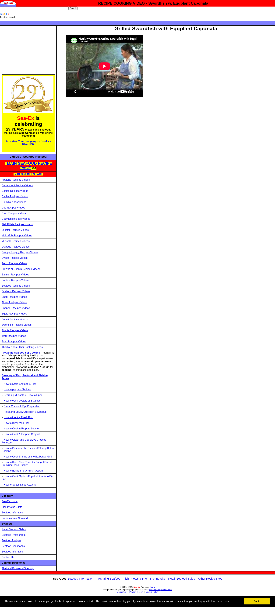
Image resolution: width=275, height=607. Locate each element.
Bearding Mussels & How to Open (23, 395)
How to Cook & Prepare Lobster (21, 428)
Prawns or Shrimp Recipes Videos (21, 269)
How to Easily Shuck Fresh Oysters (23, 470)
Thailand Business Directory (18, 568)
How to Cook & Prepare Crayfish (22, 434)
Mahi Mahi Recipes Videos (17, 235)
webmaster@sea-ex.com (160, 589)
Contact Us (8, 557)
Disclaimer (121, 592)
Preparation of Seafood (15, 518)
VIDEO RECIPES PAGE (29, 174)
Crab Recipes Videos (14, 213)
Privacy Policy (136, 592)
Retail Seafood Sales (14, 529)
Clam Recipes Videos (14, 202)
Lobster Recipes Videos (15, 230)
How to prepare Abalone (17, 389)
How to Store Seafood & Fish (20, 384)
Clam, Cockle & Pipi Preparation (22, 406)
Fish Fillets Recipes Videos (17, 224)
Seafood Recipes (11, 540)
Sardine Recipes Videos (15, 280)
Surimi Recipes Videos (15, 319)
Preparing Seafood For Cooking (21, 352)
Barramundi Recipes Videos (17, 185)
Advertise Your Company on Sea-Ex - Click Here (28, 142)
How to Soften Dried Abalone (20, 484)
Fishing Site (157, 578)
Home (152, 587)
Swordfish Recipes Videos (17, 324)
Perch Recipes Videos (14, 263)
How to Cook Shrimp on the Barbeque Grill (28, 456)
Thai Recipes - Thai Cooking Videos (22, 347)
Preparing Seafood (108, 578)
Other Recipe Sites (210, 578)
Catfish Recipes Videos (15, 191)
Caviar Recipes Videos (15, 196)
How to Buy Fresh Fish (16, 423)
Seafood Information (13, 512)
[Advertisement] (28, 49)
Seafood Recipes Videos (16, 285)
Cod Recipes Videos (13, 207)
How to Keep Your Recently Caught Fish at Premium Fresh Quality (27, 463)
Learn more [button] (223, 601)
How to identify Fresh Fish (18, 417)
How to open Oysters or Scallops (22, 400)
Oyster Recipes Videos (15, 257)
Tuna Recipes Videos (14, 341)
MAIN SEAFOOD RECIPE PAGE (29, 165)
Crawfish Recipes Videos (16, 218)
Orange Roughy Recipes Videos (20, 252)
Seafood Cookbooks (13, 546)
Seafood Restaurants (13, 535)
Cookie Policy (152, 592)
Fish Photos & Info (12, 507)
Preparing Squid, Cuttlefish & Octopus (25, 411)
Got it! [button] (257, 601)
